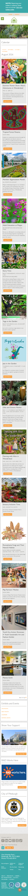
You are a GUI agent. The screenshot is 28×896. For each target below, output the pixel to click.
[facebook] (2, 840)
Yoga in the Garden (10, 321)
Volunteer (4, 879)
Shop (20, 869)
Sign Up (9, 847)
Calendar (4, 714)
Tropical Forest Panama (11, 132)
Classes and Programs (21, 864)
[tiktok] (20, 840)
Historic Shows (6, 718)
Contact (11, 879)
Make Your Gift (20, 754)
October (17, 49)
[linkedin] (6, 840)
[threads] (17, 840)
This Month (5, 708)
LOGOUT (17, 14)
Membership (21, 867)
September (10, 49)
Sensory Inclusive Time (11, 504)
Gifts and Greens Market (12, 407)
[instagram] (13, 840)
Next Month (5, 711)
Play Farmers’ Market (11, 590)
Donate (11, 869)
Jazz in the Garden (10, 363)
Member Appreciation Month (14, 179)
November (4, 51)
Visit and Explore (5, 863)
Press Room (10, 876)
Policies (15, 877)
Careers (17, 876)
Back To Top (22, 697)
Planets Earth (8, 678)
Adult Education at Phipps (12, 225)
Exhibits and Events (10, 703)
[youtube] (10, 840)
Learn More (7, 101)
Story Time (7, 271)
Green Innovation (3, 867)
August (4, 49)
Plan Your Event (13, 867)
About (3, 876)
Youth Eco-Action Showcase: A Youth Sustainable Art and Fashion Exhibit (13, 634)
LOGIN (10, 14)
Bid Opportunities (6, 877)
